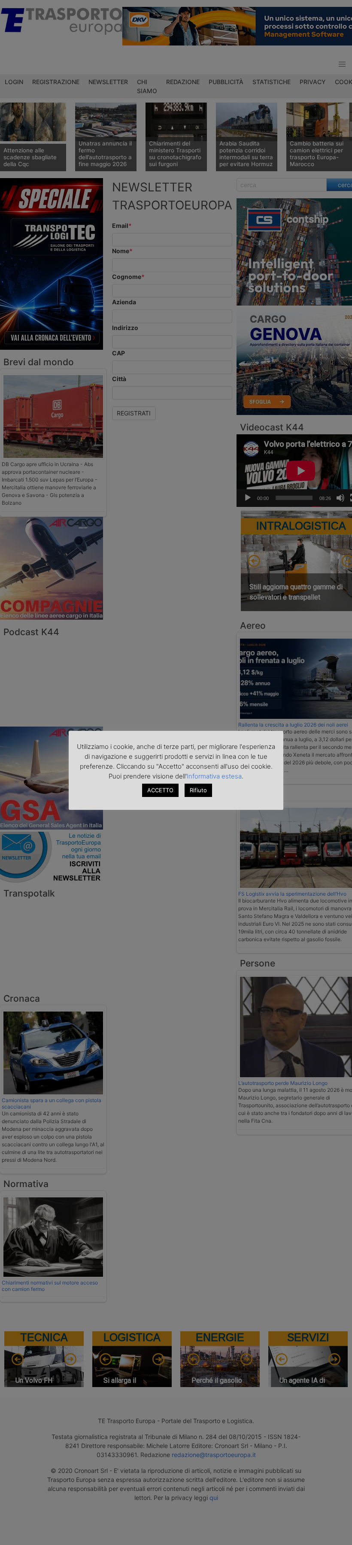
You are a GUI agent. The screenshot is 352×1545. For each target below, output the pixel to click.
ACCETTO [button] (160, 790)
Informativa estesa (214, 776)
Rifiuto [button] (198, 790)
